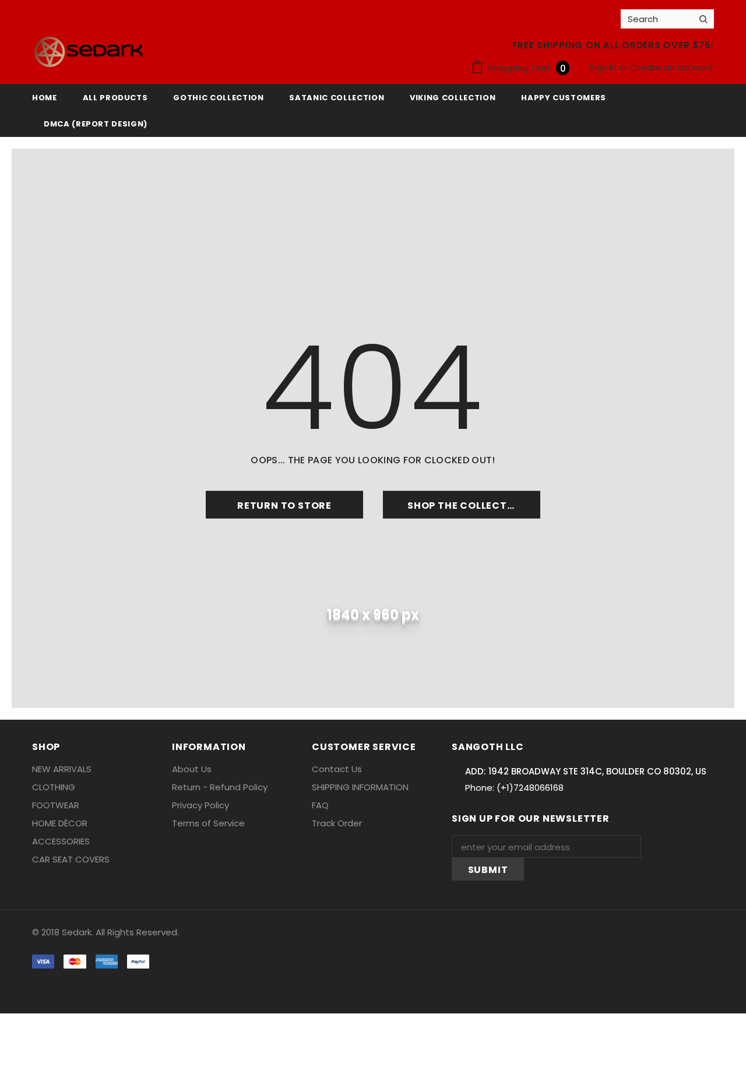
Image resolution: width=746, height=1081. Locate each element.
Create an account (672, 67)
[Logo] (88, 52)
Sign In (604, 67)
